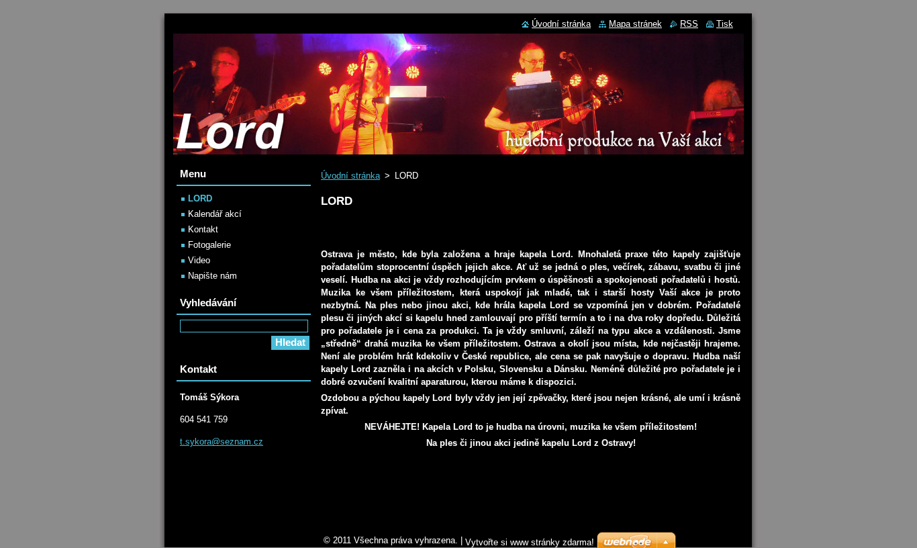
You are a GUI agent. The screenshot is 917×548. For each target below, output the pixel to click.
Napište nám (212, 276)
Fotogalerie (209, 245)
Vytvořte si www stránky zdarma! (529, 542)
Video (199, 260)
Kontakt (203, 229)
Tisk (724, 24)
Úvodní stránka (350, 176)
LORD (200, 198)
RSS (689, 24)
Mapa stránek (635, 24)
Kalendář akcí (215, 214)
